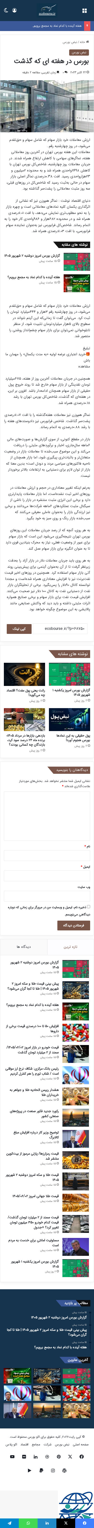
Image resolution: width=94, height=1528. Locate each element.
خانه (83, 42)
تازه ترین (70, 947)
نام (87, 846)
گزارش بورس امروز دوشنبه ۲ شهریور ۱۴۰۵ (32, 255)
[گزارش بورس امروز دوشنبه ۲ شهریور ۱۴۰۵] (77, 262)
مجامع (36, 1444)
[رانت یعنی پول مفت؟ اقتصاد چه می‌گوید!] (24, 674)
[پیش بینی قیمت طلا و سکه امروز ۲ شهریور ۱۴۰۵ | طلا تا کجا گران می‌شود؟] (75, 990)
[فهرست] (84, 12)
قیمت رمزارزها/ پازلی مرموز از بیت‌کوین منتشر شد (32, 1156)
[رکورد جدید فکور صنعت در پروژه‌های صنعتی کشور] (75, 1118)
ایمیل (85, 866)
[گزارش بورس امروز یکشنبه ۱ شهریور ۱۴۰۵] (69, 674)
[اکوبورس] (47, 10)
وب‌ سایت (84, 887)
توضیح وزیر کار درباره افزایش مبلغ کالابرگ (36, 1135)
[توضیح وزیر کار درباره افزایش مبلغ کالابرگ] (75, 1139)
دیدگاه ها (24, 947)
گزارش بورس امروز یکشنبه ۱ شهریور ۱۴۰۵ (71, 692)
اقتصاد (24, 1444)
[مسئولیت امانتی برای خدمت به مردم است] (75, 1247)
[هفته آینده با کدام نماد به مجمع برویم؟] (77, 283)
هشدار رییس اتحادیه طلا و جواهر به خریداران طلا (34, 1092)
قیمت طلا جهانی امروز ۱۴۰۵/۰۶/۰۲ (36, 1196)
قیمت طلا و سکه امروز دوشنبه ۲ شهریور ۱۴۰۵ (32, 1177)
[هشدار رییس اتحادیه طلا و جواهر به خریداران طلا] (75, 1096)
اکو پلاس (11, 1444)
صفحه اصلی (81, 1444)
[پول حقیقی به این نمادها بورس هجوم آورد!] (69, 719)
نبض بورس (70, 42)
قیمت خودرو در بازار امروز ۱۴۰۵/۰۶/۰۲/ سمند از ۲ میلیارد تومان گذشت (33, 1050)
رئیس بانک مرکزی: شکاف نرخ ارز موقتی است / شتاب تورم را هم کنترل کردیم (32, 1071)
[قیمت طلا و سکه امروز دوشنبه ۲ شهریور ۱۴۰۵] (75, 1181)
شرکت (48, 1444)
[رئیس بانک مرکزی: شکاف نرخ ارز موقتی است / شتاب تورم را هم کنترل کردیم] (75, 1075)
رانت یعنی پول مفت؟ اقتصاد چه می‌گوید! (26, 693)
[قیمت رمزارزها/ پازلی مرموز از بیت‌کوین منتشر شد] (75, 1160)
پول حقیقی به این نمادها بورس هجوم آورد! (73, 738)
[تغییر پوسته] (6, 12)
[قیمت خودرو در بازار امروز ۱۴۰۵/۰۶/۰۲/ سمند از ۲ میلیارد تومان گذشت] (75, 1054)
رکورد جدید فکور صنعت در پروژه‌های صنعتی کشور (34, 1114)
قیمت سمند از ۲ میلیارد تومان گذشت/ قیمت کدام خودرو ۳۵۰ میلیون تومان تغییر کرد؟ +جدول (33, 1222)
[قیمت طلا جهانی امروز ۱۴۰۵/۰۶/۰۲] (75, 1203)
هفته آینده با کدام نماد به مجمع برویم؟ (57, 25)
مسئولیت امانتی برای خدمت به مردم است (33, 1243)
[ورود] (14, 12)
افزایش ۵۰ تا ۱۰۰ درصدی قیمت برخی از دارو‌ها (32, 1029)
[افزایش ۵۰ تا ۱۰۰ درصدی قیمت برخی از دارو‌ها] (75, 1033)
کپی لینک (19, 628)
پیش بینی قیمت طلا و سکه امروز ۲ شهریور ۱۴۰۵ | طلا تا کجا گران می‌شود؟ (33, 986)
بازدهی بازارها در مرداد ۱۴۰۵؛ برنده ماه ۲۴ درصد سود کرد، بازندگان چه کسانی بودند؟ (26, 740)
